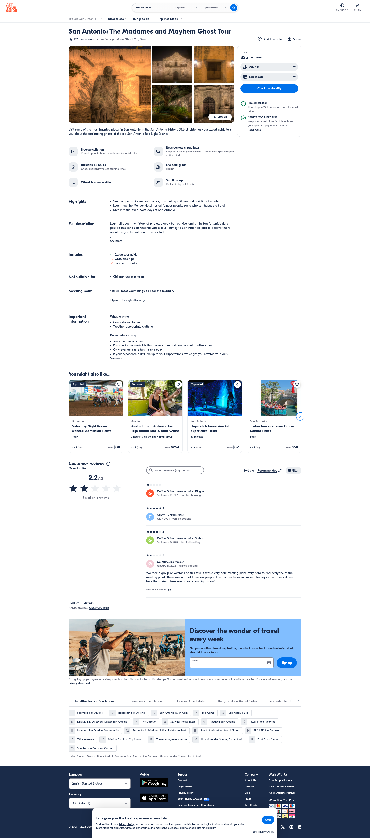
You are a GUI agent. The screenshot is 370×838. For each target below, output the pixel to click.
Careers (249, 786)
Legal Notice (185, 786)
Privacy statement (79, 683)
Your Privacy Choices (190, 799)
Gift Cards (251, 805)
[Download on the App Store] (154, 798)
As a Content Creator (281, 786)
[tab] (95, 701)
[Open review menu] (297, 564)
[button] (81, 39)
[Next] (300, 416)
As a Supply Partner (280, 780)
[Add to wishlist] (118, 384)
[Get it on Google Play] (154, 783)
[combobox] (270, 470)
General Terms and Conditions (196, 805)
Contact (182, 780)
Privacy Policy (185, 792)
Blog (247, 792)
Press (248, 799)
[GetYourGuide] (11, 8)
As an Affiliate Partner (282, 792)
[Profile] (358, 5)
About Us (250, 780)
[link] (96, 416)
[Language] (342, 5)
